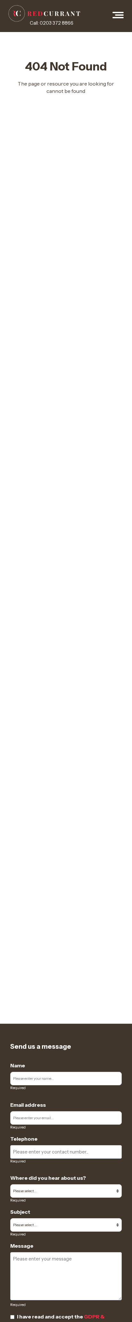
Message (21, 1246)
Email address (28, 1105)
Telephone (23, 1139)
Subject (20, 1212)
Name (17, 1065)
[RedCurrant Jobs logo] (44, 13)
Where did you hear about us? (48, 1178)
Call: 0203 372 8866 (51, 23)
